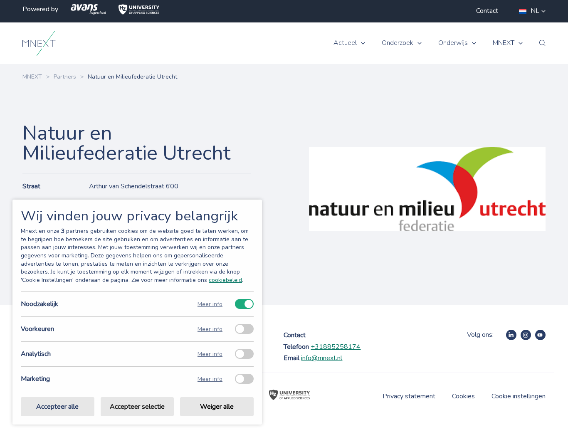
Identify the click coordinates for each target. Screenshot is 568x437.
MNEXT (503, 43)
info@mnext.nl (321, 358)
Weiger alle (217, 406)
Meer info (210, 304)
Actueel (345, 43)
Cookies (463, 396)
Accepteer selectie (137, 406)
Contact (487, 10)
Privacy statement (409, 396)
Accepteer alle (57, 406)
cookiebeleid (225, 280)
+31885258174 (336, 346)
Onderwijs (453, 43)
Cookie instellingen (518, 396)
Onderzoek (397, 43)
